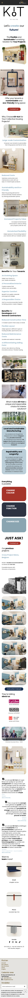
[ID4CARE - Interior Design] (23, 2)
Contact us (14, 109)
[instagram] (13, 942)
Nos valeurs (4, 964)
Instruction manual (14, 689)
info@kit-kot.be (14, 882)
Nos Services (5, 966)
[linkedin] (16, 942)
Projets (3, 969)
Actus (3, 967)
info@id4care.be (8, 979)
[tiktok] (20, 942)
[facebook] (10, 942)
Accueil (3, 963)
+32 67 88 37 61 (7, 978)
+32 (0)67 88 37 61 (14, 912)
